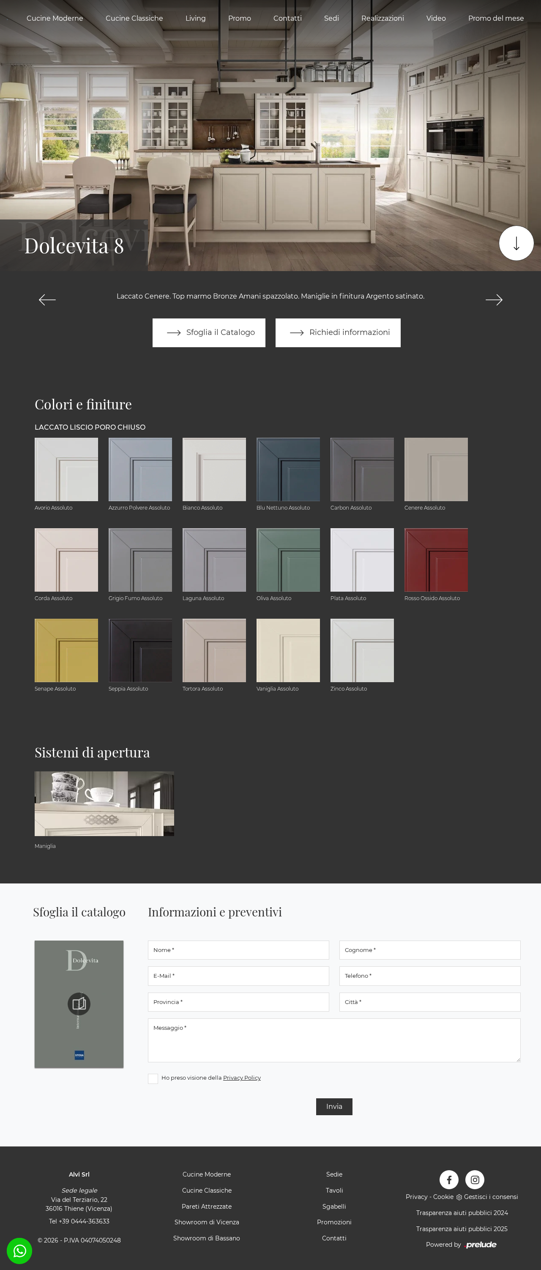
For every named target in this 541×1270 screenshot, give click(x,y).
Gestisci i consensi (491, 1197)
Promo (239, 18)
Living (196, 18)
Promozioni (334, 1222)
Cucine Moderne (55, 18)
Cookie (443, 1197)
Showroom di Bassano (206, 1238)
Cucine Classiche (134, 18)
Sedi (331, 18)
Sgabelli (334, 1206)
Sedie (334, 1174)
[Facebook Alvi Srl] (449, 1179)
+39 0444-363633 (84, 1221)
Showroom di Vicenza (207, 1222)
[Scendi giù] (516, 243)
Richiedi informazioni (348, 332)
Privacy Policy (242, 1077)
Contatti (287, 18)
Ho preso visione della (211, 1077)
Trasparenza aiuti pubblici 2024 (462, 1213)
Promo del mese (496, 18)
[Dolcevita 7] (47, 299)
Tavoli (334, 1190)
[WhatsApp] (19, 1251)
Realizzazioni (382, 18)
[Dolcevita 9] (494, 299)
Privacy (417, 1197)
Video (436, 18)
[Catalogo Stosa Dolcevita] (79, 1004)
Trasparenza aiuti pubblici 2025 (462, 1229)
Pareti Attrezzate (207, 1206)
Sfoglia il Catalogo (219, 332)
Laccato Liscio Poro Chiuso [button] (90, 427)
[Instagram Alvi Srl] (474, 1179)
